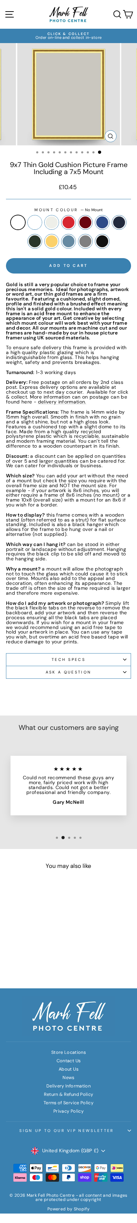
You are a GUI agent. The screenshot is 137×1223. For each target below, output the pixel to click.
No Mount (18, 222)
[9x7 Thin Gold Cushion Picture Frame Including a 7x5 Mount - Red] (37, 952)
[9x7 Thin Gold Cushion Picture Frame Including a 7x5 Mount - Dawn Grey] (25, 966)
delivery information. (62, 402)
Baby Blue (68, 241)
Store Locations (68, 1052)
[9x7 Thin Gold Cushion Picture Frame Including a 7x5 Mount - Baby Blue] (45, 959)
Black (102, 241)
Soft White (52, 222)
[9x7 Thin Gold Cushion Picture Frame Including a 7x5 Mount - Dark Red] (45, 952)
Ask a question (68, 672)
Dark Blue (119, 222)
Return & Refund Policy (68, 1094)
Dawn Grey (85, 241)
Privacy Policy (68, 1111)
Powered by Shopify (68, 1209)
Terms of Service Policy (68, 1103)
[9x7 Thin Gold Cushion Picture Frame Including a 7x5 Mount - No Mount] (13, 952)
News (68, 1077)
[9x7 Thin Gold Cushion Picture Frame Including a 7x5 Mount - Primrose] (37, 959)
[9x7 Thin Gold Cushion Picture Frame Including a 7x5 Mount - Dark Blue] (21, 959)
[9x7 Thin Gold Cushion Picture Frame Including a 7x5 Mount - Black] (34, 966)
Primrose (52, 241)
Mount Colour (68, 210)
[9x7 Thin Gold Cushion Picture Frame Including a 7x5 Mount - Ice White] (21, 952)
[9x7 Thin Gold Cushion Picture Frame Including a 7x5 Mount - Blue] (13, 959)
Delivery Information (68, 1086)
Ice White (35, 222)
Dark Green (35, 241)
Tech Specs (68, 659)
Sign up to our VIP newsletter (66, 1130)
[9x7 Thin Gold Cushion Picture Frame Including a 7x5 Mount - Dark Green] (29, 959)
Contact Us (68, 1061)
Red (68, 222)
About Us (68, 1069)
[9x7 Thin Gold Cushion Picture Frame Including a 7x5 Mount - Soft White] (29, 952)
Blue (102, 222)
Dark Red (85, 222)
